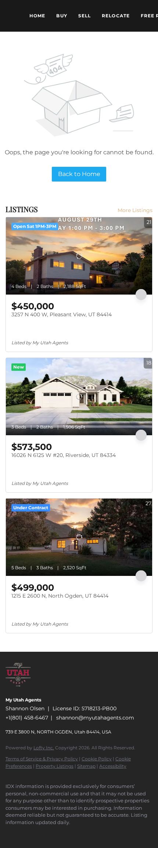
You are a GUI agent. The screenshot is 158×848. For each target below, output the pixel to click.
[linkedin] (24, 833)
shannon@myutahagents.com (95, 717)
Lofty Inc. (43, 747)
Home (37, 15)
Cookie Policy (97, 758)
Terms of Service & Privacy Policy (42, 758)
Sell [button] (84, 15)
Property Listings (54, 766)
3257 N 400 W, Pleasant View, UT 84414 (61, 314)
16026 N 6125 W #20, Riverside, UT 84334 (63, 455)
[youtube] (68, 833)
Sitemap (86, 766)
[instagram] (53, 833)
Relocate (116, 15)
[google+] (82, 833)
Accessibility (112, 766)
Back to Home (79, 173)
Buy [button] (61, 15)
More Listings (135, 210)
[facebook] (9, 833)
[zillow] (38, 833)
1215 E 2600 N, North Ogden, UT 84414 (59, 595)
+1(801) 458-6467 (27, 717)
